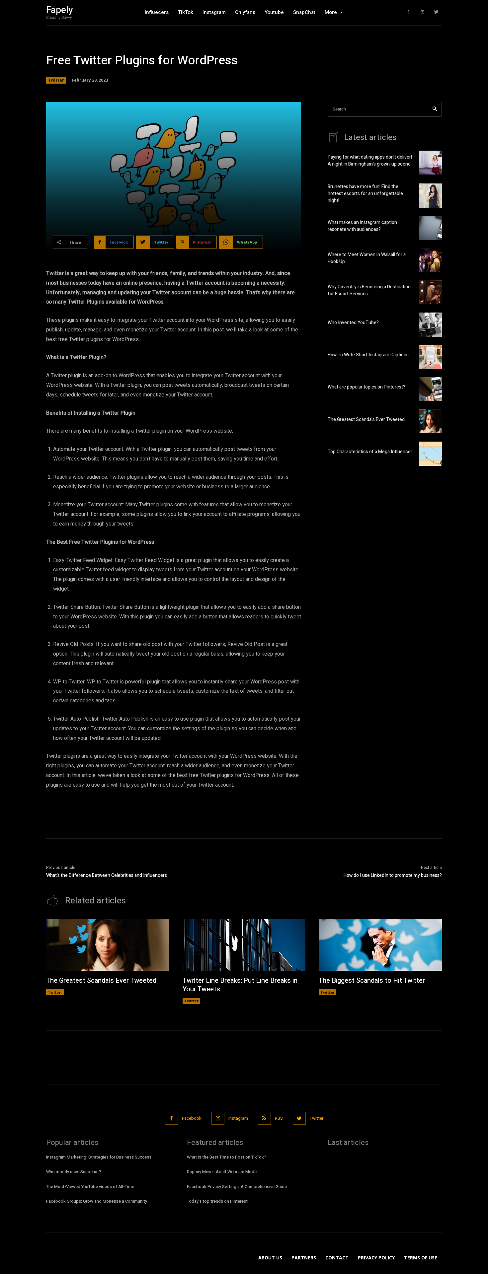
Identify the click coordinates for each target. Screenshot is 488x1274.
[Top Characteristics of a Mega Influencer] (430, 453)
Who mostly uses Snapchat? (73, 1171)
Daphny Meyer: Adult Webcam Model (222, 1171)
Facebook (192, 1118)
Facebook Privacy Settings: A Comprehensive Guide (237, 1186)
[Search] (435, 109)
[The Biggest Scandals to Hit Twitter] (380, 945)
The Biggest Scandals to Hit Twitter (372, 980)
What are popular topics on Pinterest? (366, 387)
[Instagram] (422, 12)
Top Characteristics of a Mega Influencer (370, 451)
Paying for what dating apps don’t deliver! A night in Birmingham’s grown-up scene (370, 161)
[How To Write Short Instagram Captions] (430, 357)
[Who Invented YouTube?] (430, 324)
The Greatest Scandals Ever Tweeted (366, 419)
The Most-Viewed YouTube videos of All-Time (90, 1186)
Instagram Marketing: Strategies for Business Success (98, 1157)
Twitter (56, 80)
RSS (279, 1118)
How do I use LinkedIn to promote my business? (393, 875)
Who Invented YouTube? (353, 322)
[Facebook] (408, 12)
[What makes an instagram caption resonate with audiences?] (430, 228)
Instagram (238, 1118)
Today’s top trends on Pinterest (217, 1201)
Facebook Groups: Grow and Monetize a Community (96, 1201)
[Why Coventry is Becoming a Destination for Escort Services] (430, 292)
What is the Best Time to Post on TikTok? (226, 1157)
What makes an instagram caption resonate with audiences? (362, 226)
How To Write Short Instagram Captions (368, 354)
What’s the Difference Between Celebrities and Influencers (106, 875)
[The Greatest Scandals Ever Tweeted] (430, 421)
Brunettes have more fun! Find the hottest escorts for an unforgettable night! (365, 193)
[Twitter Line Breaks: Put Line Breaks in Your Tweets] (244, 945)
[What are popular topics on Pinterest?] (430, 389)
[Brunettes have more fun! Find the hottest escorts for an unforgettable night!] (430, 195)
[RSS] (264, 1118)
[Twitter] (436, 12)
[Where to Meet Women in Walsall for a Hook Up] (430, 260)
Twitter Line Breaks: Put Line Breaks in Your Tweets (240, 985)
